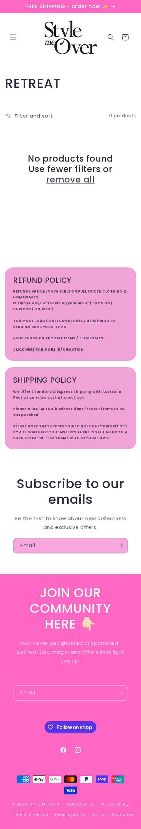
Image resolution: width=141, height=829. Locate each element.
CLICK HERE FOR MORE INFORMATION (48, 349)
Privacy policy (115, 804)
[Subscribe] (120, 545)
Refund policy (80, 804)
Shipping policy (70, 814)
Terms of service (31, 814)
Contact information (112, 814)
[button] (13, 37)
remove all (70, 179)
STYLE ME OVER (44, 804)
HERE (91, 320)
